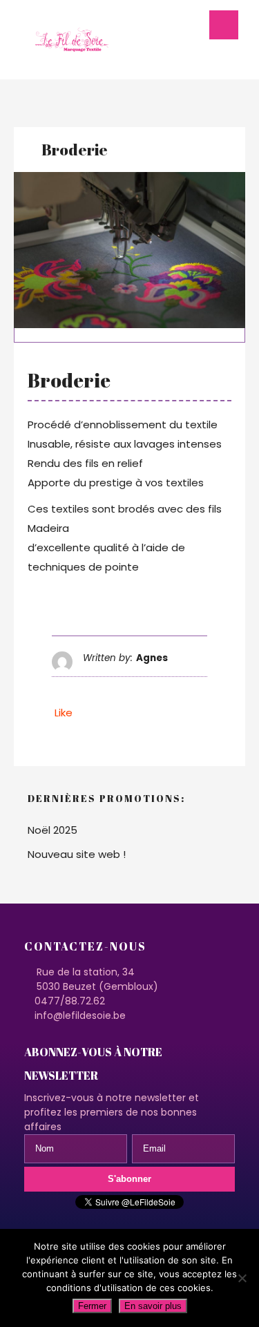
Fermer (92, 1306)
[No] (242, 1278)
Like (62, 712)
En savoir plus (153, 1306)
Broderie (74, 150)
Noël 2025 (52, 830)
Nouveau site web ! (77, 854)
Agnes (152, 658)
